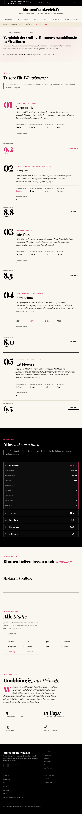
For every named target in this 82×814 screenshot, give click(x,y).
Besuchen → (73, 148)
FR (71, 2)
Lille (28, 641)
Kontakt (46, 779)
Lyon (47, 641)
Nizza (48, 647)
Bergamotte (25, 107)
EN (74, 2)
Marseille (67, 641)
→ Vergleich (23, 19)
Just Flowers (25, 364)
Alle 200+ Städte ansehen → (13, 797)
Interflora (23, 234)
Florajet (21, 171)
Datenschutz (48, 782)
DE (78, 2)
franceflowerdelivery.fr (23, 810)
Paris (66, 647)
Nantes (29, 647)
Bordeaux (11, 641)
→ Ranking (7, 19)
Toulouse (30, 652)
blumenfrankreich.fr (12, 24)
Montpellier (12, 647)
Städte (29, 24)
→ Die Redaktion (72, 19)
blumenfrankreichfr (41, 9)
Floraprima (24, 297)
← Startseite (9, 634)
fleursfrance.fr (8, 810)
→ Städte (55, 19)
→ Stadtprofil (40, 19)
